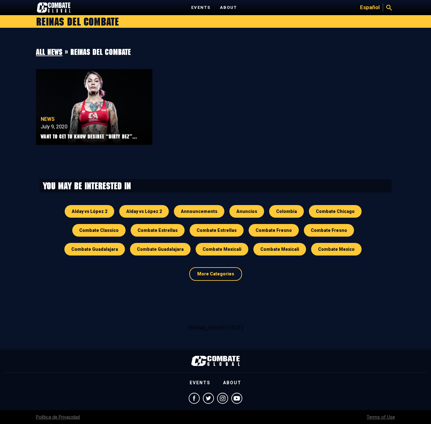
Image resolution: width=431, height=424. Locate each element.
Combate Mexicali (222, 249)
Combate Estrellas (158, 230)
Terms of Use (381, 417)
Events (200, 7)
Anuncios (246, 211)
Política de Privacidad (58, 417)
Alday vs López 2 (89, 211)
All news (49, 51)
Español (370, 7)
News (48, 119)
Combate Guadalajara (94, 249)
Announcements (199, 211)
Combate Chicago (335, 211)
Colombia (286, 211)
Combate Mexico (336, 249)
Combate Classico (99, 230)
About (228, 7)
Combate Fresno (274, 230)
